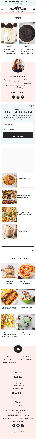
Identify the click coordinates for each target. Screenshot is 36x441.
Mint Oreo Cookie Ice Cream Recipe (26, 333)
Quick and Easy (10, 362)
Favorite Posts (18, 406)
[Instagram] (22, 97)
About (22, 418)
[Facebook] (13, 97)
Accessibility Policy (18, 388)
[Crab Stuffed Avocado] (26, 304)
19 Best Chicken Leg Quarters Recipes (23, 196)
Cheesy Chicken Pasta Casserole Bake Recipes (24, 213)
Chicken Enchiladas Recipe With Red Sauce (9, 307)
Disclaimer (18, 383)
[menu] (2, 9)
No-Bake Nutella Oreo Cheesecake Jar (24, 230)
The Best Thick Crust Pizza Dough (26, 282)
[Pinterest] (18, 97)
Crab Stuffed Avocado (26, 307)
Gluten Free (10, 359)
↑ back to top (18, 372)
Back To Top (17, 421)
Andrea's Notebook (18, 9)
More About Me (18, 92)
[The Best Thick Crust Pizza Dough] (26, 278)
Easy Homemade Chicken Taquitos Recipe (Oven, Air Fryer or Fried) (9, 334)
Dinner (26, 356)
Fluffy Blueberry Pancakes (9, 282)
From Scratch (26, 359)
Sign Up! (10, 397)
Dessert (9, 46)
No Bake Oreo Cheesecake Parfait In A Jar (9, 51)
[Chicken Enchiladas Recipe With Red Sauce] (9, 304)
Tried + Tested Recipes (18, 3)
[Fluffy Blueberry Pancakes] (9, 278)
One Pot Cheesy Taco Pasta (24, 179)
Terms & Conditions (18, 386)
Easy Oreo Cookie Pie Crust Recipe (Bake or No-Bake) (26, 51)
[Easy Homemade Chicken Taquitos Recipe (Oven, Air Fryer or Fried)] (9, 329)
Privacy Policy (18, 381)
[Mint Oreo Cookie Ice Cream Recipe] (26, 329)
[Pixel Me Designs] (21, 432)
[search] (34, 9)
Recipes (27, 46)
